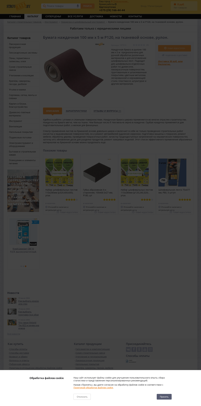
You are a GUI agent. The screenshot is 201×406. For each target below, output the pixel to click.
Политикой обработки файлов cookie (93, 387)
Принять (164, 396)
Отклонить (82, 396)
